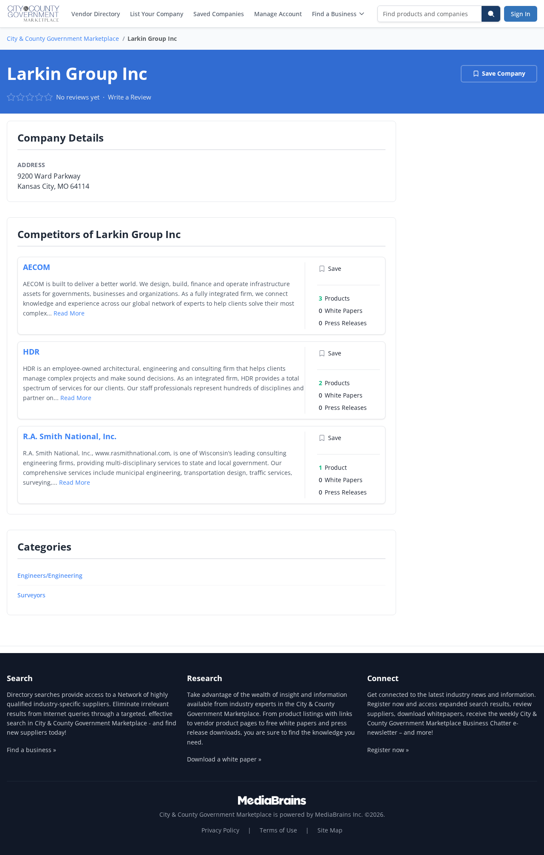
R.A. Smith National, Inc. (69, 436)
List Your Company (156, 14)
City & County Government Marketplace (63, 38)
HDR (31, 352)
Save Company (503, 73)
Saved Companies (218, 14)
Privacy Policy (220, 830)
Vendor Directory (95, 14)
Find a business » (31, 750)
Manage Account (278, 14)
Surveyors (31, 595)
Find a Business (334, 14)
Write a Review (129, 97)
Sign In (520, 14)
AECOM (36, 267)
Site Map (330, 830)
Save (334, 268)
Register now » (388, 750)
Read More (69, 313)
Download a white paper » (224, 759)
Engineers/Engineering (49, 575)
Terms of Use (278, 830)
